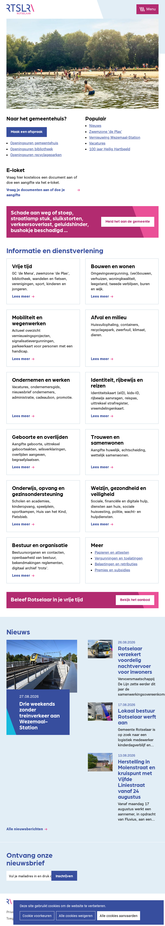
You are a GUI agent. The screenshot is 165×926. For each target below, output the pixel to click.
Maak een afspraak (27, 131)
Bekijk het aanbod (135, 599)
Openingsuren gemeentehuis (34, 142)
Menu (151, 8)
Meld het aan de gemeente (127, 221)
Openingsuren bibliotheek (31, 148)
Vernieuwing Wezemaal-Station (114, 137)
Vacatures (97, 142)
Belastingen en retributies (116, 563)
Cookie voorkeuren (37, 915)
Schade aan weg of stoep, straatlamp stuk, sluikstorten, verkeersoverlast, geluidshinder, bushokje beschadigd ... (50, 221)
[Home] (20, 9)
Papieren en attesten (112, 552)
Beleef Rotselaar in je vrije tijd (47, 599)
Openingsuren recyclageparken (36, 154)
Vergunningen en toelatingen (119, 557)
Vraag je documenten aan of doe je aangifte (35, 192)
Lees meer (21, 295)
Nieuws (95, 125)
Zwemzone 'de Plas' (105, 131)
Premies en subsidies (112, 569)
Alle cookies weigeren (76, 915)
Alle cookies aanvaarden (119, 915)
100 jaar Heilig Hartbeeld (109, 148)
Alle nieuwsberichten (24, 828)
